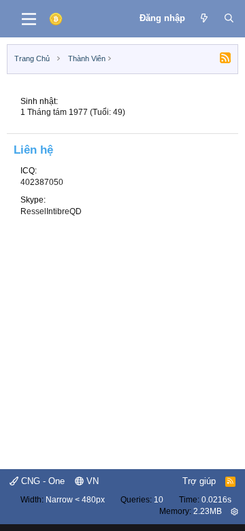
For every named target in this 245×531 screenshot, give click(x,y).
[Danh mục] (29, 19)
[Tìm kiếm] (229, 18)
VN (91, 481)
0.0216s (216, 499)
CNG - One (41, 481)
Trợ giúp (199, 481)
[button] (234, 511)
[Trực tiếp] (204, 18)
